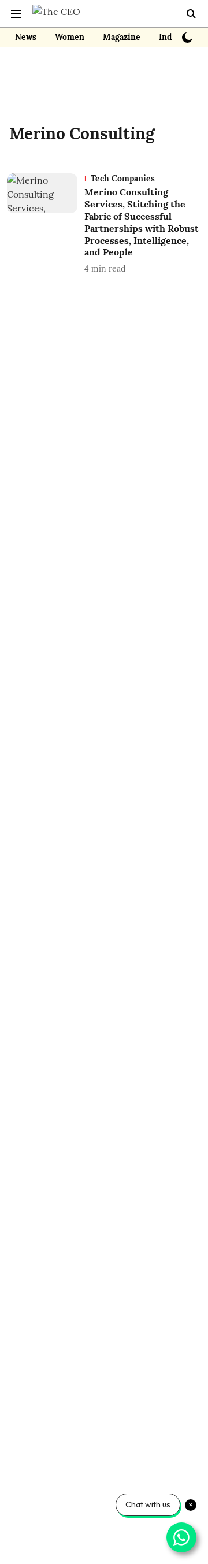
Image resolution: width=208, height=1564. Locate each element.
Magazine (121, 37)
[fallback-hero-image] (45, 224)
